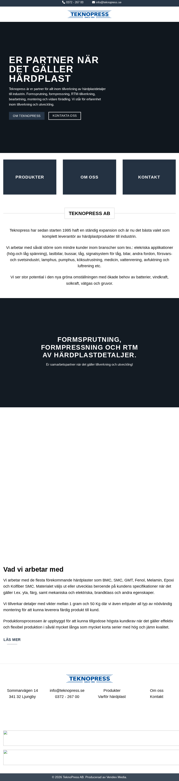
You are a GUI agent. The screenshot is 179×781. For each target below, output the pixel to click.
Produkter (111, 690)
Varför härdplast (112, 696)
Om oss (157, 690)
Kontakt (156, 696)
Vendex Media (116, 777)
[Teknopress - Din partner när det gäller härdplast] (89, 14)
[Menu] (6, 14)
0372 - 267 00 (74, 2)
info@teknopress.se (108, 2)
